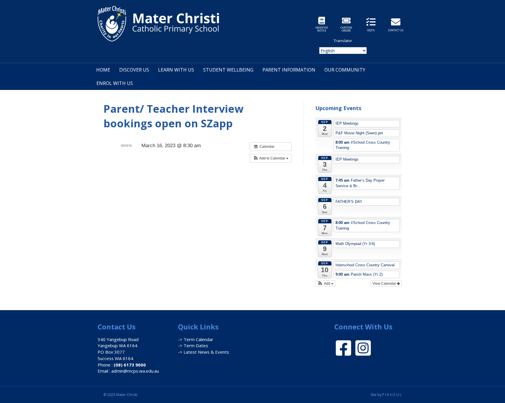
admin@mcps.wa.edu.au (135, 371)
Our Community (344, 70)
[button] (270, 158)
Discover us (134, 70)
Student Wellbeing (228, 70)
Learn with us (176, 70)
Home (103, 70)
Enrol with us (114, 83)
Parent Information (288, 70)
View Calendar (384, 284)
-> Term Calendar (195, 339)
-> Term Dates (193, 345)
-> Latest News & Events (203, 352)
